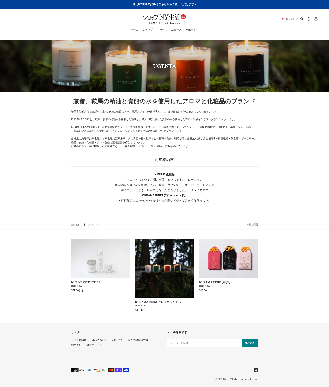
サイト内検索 (79, 340)
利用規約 (117, 340)
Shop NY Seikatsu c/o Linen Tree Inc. (240, 379)
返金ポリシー (94, 344)
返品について (99, 340)
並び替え (75, 224)
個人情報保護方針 (138, 340)
